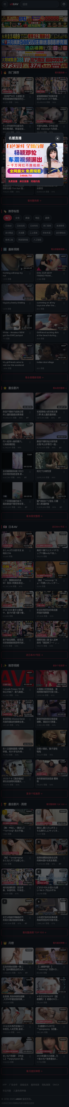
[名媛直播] (34, 553)
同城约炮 (35, 181)
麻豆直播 (24, 181)
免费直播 (12, 181)
